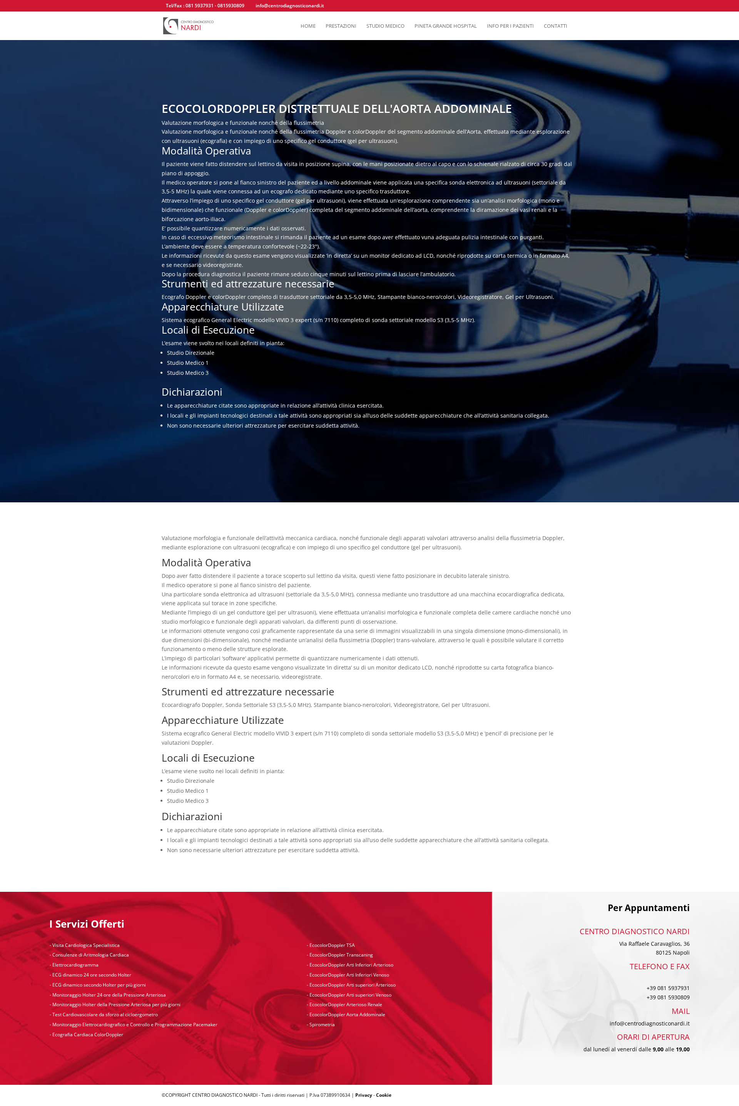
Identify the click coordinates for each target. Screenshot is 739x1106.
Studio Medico (385, 26)
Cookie (383, 1095)
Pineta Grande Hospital (446, 26)
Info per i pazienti (510, 26)
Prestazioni (341, 26)
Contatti (555, 26)
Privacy (363, 1095)
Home (308, 26)
